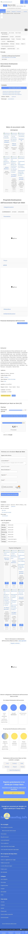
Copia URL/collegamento (14, 770)
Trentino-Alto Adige (11, 379)
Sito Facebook (3, 891)
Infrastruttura (7, 309)
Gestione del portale (4, 917)
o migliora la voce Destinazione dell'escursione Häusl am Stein (5, 745)
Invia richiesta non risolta (14, 88)
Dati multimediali (4, 872)
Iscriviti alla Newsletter (5, 840)
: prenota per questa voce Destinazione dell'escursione (24, 744)
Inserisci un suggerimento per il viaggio (8, 859)
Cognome (3, 474)
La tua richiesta (4, 460)
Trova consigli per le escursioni (7, 827)
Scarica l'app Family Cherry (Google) (8, 846)
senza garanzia (22, 640)
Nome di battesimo (5, 469)
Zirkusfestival (21, 140)
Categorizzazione (8, 207)
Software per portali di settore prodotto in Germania (10, 930)
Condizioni (3, 905)
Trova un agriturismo (5, 843)
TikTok (2, 894)
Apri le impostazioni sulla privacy (16, 799)
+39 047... (8, 96)
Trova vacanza (3, 833)
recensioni (19, 11)
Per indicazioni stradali (6, 512)
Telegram (15, 766)
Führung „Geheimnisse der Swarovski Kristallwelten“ (14, 144)
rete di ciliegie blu (4, 879)
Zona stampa (3, 882)
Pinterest (22, 766)
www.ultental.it (11, 98)
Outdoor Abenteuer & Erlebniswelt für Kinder (7, 168)
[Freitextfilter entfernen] (22, 2)
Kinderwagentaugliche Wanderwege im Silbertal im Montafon (21, 178)
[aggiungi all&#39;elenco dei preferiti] (2, 14)
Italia (5, 381)
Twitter (21, 763)
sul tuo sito (14, 743)
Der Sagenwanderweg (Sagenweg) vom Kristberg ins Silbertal (14, 613)
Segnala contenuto (15, 643)
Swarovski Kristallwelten (6, 141)
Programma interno (4, 885)
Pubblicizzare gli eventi (5, 862)
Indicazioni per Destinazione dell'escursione (11, 91)
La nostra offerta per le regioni (6, 865)
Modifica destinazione (5, 856)
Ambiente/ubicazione (9, 314)
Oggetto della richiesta (6, 455)
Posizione (8, 11)
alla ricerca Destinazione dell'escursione (1, 5)
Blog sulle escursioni (5, 837)
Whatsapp (7, 766)
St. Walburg (5, 377)
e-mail (7, 763)
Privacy (6, 799)
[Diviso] (23, 932)
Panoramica (3, 11)
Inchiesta (25, 11)
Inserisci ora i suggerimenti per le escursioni (14, 792)
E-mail (2, 480)
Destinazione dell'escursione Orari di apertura (11, 94)
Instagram (3, 888)
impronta (2, 908)
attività (5, 265)
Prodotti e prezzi (4, 869)
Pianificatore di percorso (22, 323)
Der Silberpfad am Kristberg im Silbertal (14, 175)
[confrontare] (2, 17)
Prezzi (5, 260)
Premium (25, 128)
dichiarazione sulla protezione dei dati (13, 491)
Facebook (14, 763)
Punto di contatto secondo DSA (7, 914)
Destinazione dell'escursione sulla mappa (11, 92)
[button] (14, 22)
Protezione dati (3, 911)
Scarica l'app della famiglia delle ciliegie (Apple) (10, 849)
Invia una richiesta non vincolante (9, 494)
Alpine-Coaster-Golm (6, 559)
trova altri (13, 714)
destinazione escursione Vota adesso (14, 415)
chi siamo (2, 901)
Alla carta (4, 510)
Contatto (13, 395)
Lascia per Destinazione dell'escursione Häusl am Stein (4, 718)
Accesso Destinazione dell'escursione (9, 923)
